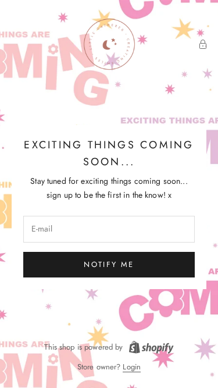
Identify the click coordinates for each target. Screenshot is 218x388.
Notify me (109, 264)
